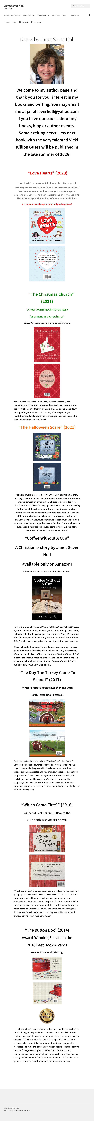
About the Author (28, 15)
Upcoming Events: (43, 15)
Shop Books (56, 15)
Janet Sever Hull (13, 5)
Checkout (7, 22)
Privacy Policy (8, 1110)
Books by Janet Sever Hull (12, 15)
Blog (14, 22)
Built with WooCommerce (22, 1110)
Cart (64, 15)
